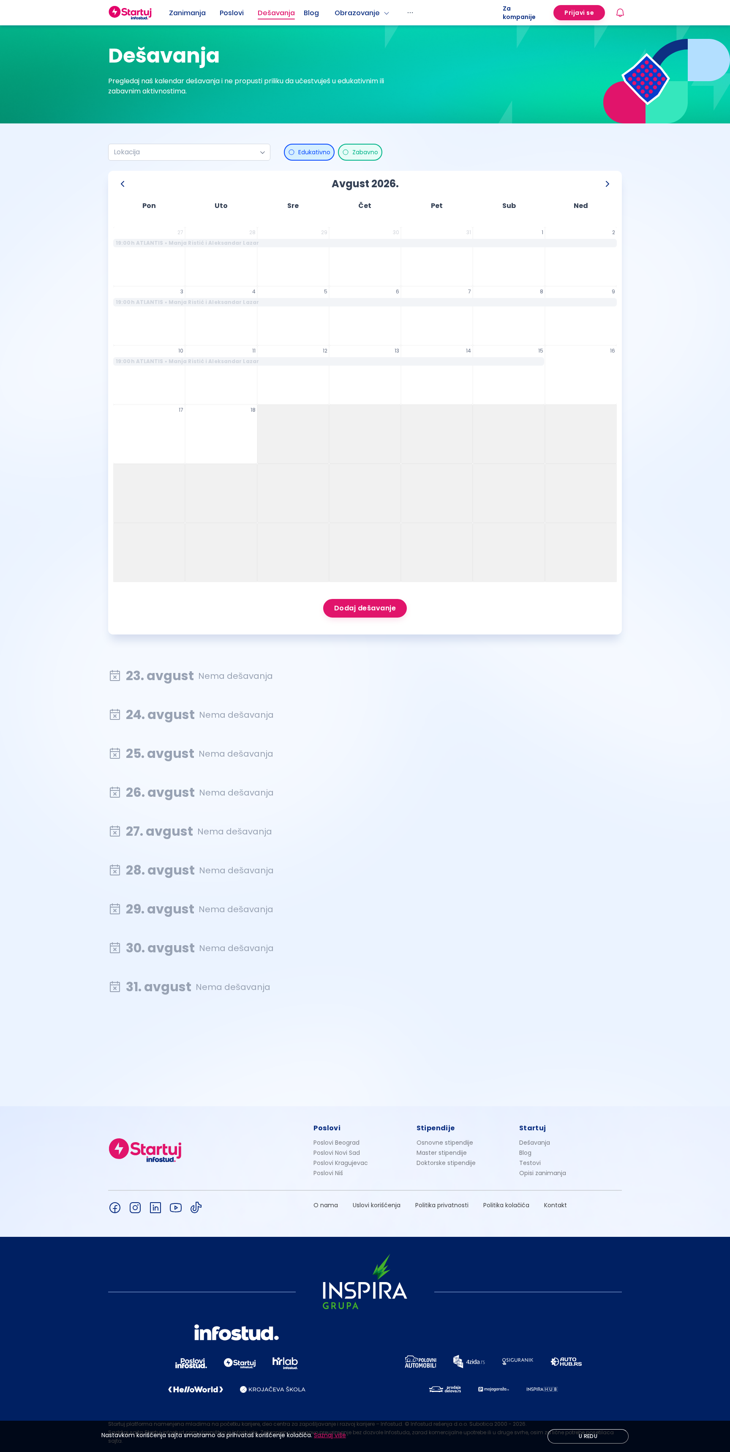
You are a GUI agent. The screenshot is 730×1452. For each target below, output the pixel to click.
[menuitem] (194, 13)
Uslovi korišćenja (376, 1205)
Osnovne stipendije (445, 1142)
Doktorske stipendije (446, 1163)
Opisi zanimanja (542, 1173)
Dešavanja (534, 1142)
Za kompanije (519, 12)
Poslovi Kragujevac (340, 1163)
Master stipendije (442, 1152)
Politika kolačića (506, 1205)
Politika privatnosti (442, 1205)
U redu (588, 1436)
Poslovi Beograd (336, 1142)
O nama (325, 1205)
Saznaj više (330, 1435)
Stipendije (436, 1128)
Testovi (530, 1163)
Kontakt (555, 1205)
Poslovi (232, 13)
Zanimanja (187, 13)
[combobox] (186, 152)
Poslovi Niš (328, 1173)
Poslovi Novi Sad (336, 1152)
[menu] (336, 12)
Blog (311, 13)
